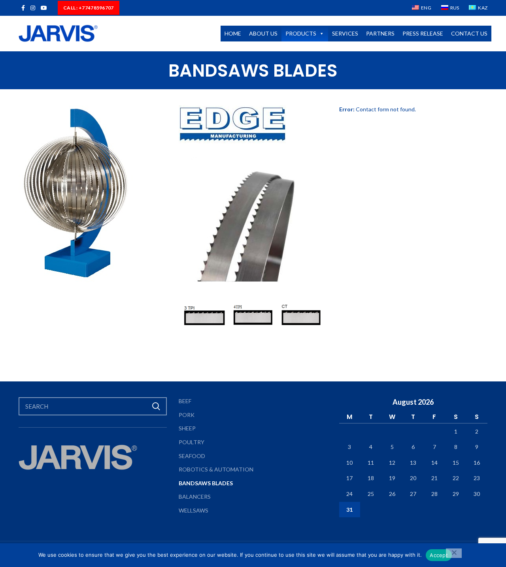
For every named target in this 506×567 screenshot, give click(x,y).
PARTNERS (380, 33)
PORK (186, 414)
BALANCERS (195, 496)
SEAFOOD (192, 455)
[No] (454, 553)
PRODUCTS (300, 33)
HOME (233, 33)
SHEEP (187, 428)
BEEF (185, 401)
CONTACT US (469, 33)
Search (156, 406)
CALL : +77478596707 (88, 8)
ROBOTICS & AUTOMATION (216, 469)
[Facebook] (23, 8)
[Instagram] (33, 8)
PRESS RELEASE (422, 33)
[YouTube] (44, 8)
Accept (439, 555)
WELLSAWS (193, 510)
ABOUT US (263, 33)
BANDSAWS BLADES (206, 483)
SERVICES (345, 33)
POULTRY (191, 442)
